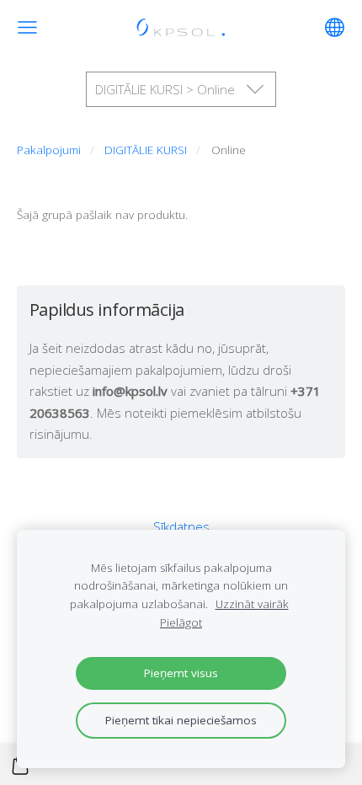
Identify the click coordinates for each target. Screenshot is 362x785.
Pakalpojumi (49, 150)
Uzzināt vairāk (252, 603)
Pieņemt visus (181, 673)
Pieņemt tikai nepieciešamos (181, 720)
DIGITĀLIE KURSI (145, 150)
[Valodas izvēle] (334, 27)
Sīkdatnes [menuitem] (181, 526)
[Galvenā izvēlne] (27, 27)
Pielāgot (181, 622)
